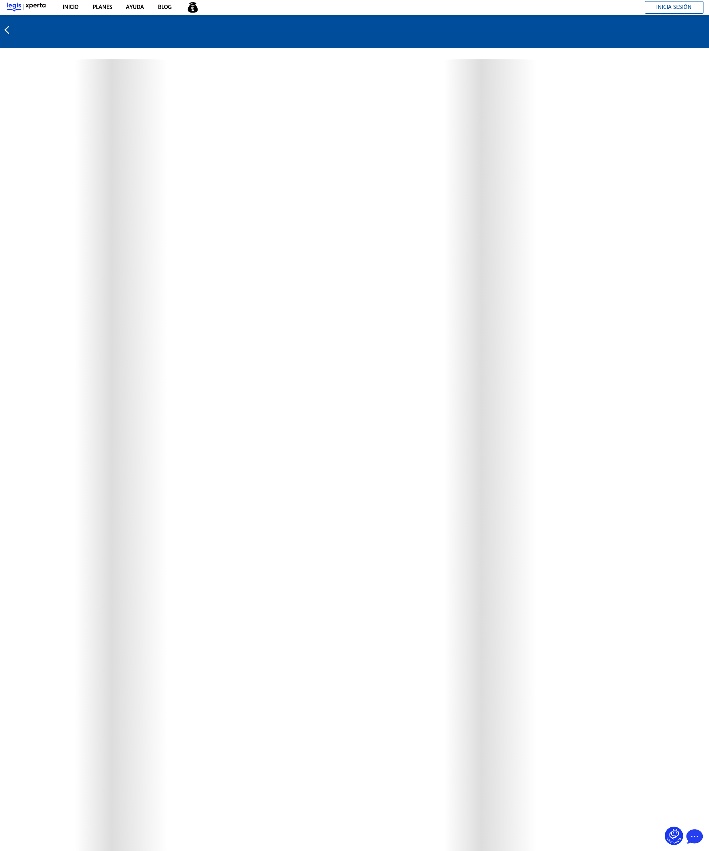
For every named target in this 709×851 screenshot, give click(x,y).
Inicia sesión (674, 7)
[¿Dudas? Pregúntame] (674, 836)
